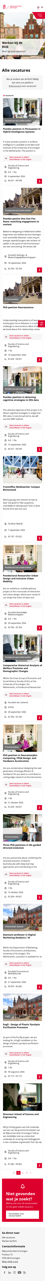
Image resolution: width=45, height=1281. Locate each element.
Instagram (14, 1272)
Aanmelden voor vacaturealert (16, 1214)
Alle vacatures (8, 1237)
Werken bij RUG (9, 1241)
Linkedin (9, 1272)
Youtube (19, 1272)
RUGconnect (15, 86)
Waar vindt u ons (10, 1261)
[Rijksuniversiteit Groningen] (12, 7)
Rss (24, 1272)
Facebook (4, 1272)
